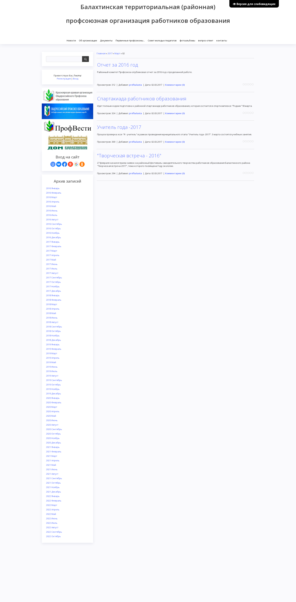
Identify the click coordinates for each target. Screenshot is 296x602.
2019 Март (51, 353)
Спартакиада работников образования (141, 98)
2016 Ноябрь (53, 232)
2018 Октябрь (53, 331)
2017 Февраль (53, 246)
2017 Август (52, 273)
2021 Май (51, 464)
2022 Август (52, 527)
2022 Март (51, 505)
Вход (75, 78)
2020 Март (51, 406)
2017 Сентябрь (54, 277)
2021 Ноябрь (53, 487)
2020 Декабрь (53, 442)
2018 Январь (53, 295)
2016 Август (52, 219)
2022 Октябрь (53, 536)
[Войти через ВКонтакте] (58, 164)
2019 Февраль (53, 348)
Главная (101, 53)
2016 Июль (51, 215)
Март (117, 53)
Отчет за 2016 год (117, 64)
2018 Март (51, 304)
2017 (110, 53)
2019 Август (52, 375)
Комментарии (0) (175, 84)
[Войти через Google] (76, 164)
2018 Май (51, 313)
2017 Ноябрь (53, 286)
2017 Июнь (52, 264)
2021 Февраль (53, 451)
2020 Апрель (52, 411)
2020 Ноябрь (53, 438)
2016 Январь (53, 188)
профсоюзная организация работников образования (148, 20)
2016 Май (51, 206)
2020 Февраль (53, 402)
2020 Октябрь (53, 433)
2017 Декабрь (53, 290)
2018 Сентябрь (54, 326)
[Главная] (65, 40)
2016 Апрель (52, 201)
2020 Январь (53, 398)
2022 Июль (51, 522)
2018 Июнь (52, 317)
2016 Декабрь (53, 237)
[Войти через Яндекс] (70, 164)
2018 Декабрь (53, 339)
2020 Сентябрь (54, 429)
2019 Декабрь (53, 393)
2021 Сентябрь (54, 478)
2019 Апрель (52, 357)
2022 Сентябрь (54, 531)
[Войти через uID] (53, 164)
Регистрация (64, 78)
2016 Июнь (52, 210)
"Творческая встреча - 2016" (129, 155)
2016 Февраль (53, 192)
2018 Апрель (52, 308)
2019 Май (51, 362)
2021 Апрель (52, 460)
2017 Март (51, 250)
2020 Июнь (52, 420)
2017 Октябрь (53, 281)
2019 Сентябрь (54, 380)
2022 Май (51, 514)
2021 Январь (53, 447)
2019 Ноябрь (53, 389)
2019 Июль (51, 371)
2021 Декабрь (53, 491)
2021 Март (51, 456)
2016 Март (51, 197)
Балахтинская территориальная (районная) (148, 7)
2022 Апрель (52, 509)
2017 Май (51, 259)
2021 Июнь (52, 469)
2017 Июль (51, 268)
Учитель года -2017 (119, 127)
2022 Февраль (53, 500)
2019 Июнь (52, 366)
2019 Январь (53, 344)
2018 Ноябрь (53, 335)
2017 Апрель (52, 255)
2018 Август (52, 322)
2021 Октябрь (53, 482)
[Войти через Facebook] (64, 164)
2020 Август (52, 424)
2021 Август (52, 473)
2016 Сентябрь (54, 223)
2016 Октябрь (53, 228)
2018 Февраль (53, 299)
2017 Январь (53, 241)
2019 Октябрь (53, 384)
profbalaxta (135, 84)
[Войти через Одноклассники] (82, 164)
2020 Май (51, 415)
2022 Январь (53, 496)
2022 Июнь (52, 518)
